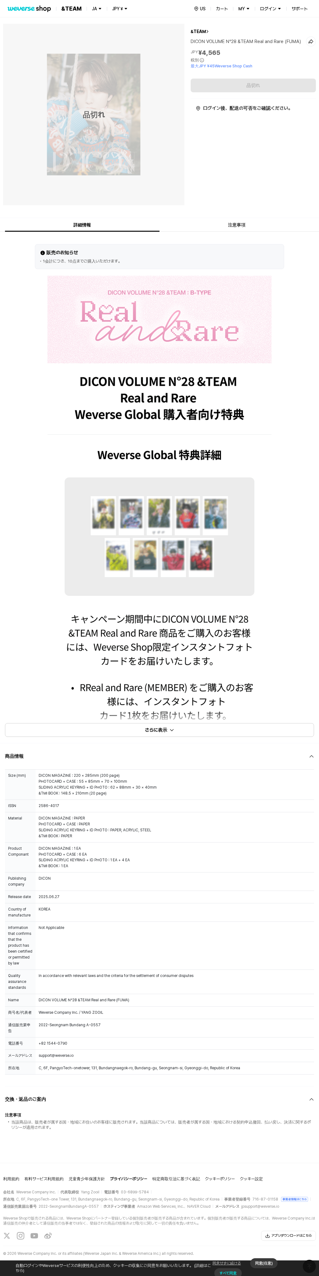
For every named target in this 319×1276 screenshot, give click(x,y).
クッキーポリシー (220, 1179)
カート (222, 8)
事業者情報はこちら (295, 1199)
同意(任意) (264, 1263)
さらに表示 (156, 730)
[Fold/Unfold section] (159, 756)
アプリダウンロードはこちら (291, 1236)
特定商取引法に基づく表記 (176, 1179)
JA (94, 8)
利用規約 (11, 1179)
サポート (300, 8)
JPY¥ (117, 8)
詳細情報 (82, 224)
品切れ (253, 85)
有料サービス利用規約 (44, 1179)
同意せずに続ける (226, 1263)
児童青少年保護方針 (87, 1179)
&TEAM (198, 31)
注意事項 (236, 224)
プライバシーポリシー (128, 1179)
